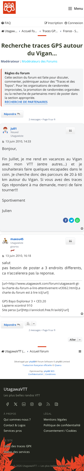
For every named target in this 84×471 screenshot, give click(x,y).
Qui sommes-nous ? (17, 419)
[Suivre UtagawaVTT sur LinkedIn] (23, 404)
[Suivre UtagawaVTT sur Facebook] (7, 404)
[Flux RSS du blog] (56, 404)
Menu (78, 8)
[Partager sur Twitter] (71, 220)
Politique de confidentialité (62, 425)
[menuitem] (6, 23)
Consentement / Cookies (60, 431)
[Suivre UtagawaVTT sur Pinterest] (40, 404)
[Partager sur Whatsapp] (77, 220)
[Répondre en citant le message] (70, 130)
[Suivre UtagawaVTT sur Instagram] (31, 404)
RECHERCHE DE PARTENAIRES (26, 102)
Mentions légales (55, 419)
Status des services (17, 452)
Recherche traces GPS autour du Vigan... (42, 49)
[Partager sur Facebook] (65, 220)
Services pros (13, 431)
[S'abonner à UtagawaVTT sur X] (15, 404)
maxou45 (16, 239)
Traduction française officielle (37, 365)
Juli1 (14, 128)
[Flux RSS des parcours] (48, 404)
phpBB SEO (49, 371)
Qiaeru (58, 365)
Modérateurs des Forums (39, 61)
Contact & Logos (14, 425)
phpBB (32, 361)
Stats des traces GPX (17, 446)
